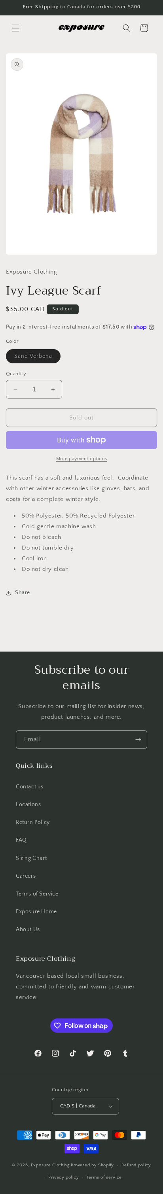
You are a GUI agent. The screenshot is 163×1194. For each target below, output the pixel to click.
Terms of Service (37, 894)
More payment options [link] (81, 458)
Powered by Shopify (92, 1165)
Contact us (30, 787)
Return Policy (33, 822)
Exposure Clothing (50, 1165)
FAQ (21, 840)
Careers (26, 876)
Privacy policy (63, 1177)
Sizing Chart (31, 858)
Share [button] (22, 592)
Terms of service (104, 1177)
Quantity (16, 373)
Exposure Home (36, 912)
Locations (28, 804)
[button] (16, 28)
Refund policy (136, 1165)
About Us (28, 929)
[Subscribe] (138, 739)
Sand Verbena (37, 358)
